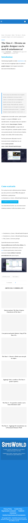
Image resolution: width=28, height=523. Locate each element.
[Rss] (16, 1)
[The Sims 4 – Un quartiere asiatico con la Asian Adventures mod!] (14, 392)
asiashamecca (21, 61)
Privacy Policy (8, 509)
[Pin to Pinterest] (20, 282)
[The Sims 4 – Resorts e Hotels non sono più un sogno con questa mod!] (14, 346)
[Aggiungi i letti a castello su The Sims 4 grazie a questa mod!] (14, 369)
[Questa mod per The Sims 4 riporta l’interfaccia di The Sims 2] (14, 299)
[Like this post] (16, 282)
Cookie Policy (18, 509)
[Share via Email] (21, 282)
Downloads (8, 35)
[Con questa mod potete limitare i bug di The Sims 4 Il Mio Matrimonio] (14, 322)
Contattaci (13, 513)
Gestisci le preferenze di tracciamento (14, 515)
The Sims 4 (15, 276)
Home (2, 35)
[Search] (22, 21)
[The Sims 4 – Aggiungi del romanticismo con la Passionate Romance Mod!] (14, 415)
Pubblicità (21, 511)
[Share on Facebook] (18, 282)
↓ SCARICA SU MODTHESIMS (9, 201)
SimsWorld (8, 51)
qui (2, 250)
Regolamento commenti (9, 511)
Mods (13, 35)
